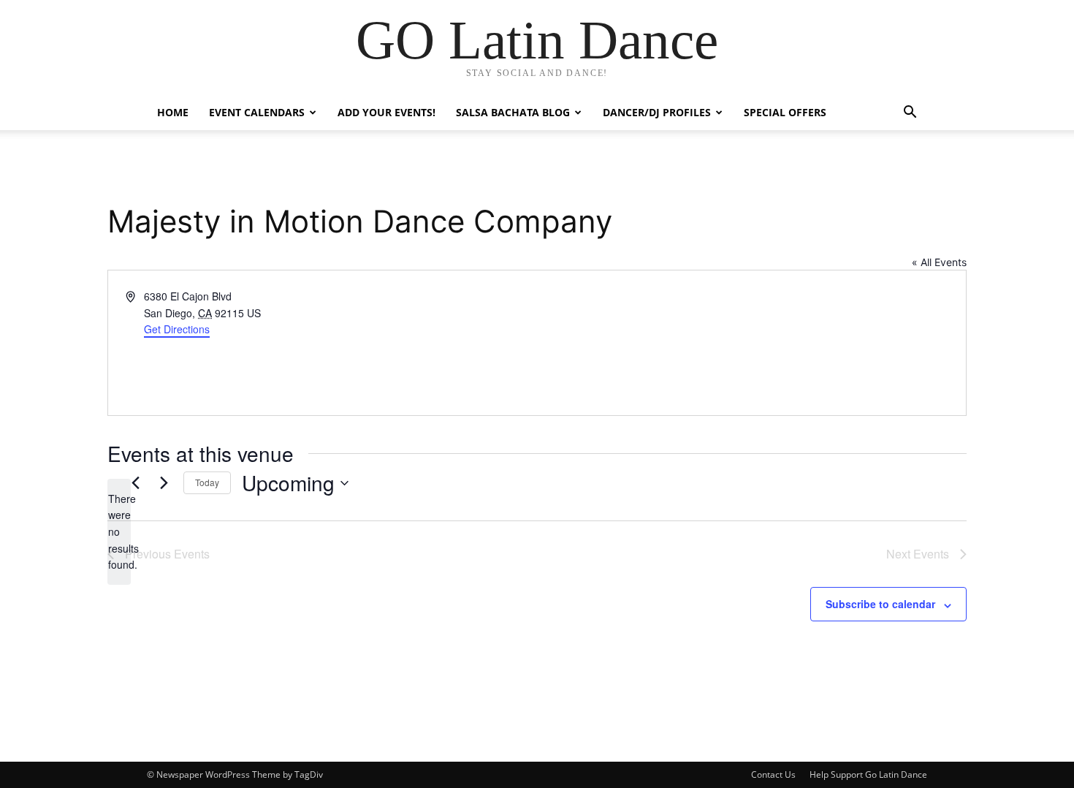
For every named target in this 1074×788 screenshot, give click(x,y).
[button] (909, 114)
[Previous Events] (135, 483)
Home (172, 112)
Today (207, 482)
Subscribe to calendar (880, 603)
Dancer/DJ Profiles (657, 112)
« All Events (939, 262)
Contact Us (773, 774)
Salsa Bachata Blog (513, 112)
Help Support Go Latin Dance (868, 774)
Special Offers (785, 112)
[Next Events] (163, 483)
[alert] (119, 532)
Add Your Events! (386, 112)
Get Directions (177, 329)
